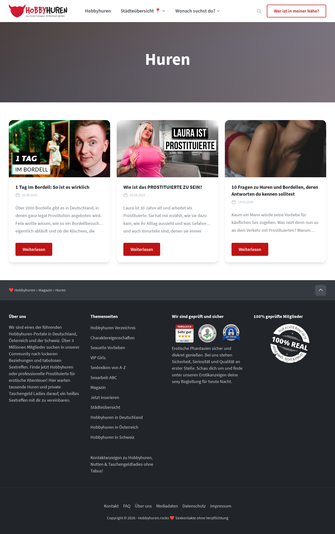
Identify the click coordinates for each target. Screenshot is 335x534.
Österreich (18, 340)
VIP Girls (98, 357)
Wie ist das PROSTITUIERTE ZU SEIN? (162, 187)
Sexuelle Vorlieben (107, 347)
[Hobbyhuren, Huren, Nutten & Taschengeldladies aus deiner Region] (38, 11)
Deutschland (64, 334)
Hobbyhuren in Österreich (114, 427)
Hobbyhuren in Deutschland (116, 417)
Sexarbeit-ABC (103, 377)
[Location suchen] (259, 11)
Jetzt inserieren (104, 397)
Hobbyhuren (98, 11)
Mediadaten (167, 506)
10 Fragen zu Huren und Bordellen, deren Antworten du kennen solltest (275, 190)
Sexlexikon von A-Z (108, 367)
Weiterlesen (34, 249)
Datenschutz (194, 506)
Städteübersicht (105, 407)
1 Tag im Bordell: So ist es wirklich (52, 187)
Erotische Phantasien (191, 348)
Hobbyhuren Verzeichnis (113, 327)
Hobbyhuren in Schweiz (112, 437)
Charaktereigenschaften (112, 338)
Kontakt (111, 506)
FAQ (126, 506)
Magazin (45, 290)
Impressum (220, 506)
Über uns (143, 506)
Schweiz (52, 340)
